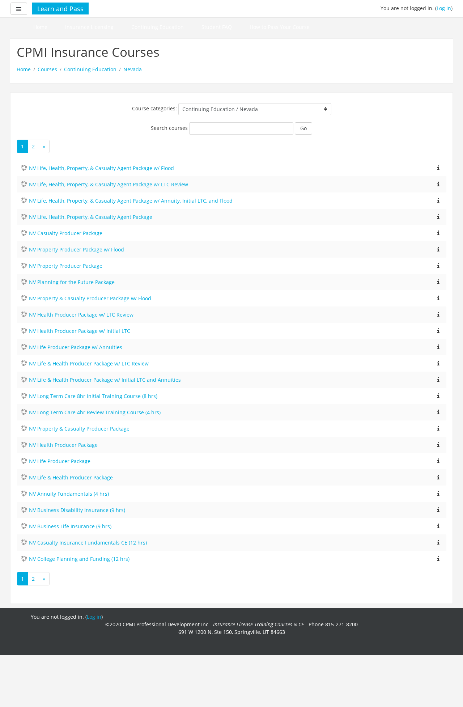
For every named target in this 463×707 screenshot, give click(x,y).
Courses (47, 69)
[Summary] (438, 167)
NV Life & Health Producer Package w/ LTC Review (89, 363)
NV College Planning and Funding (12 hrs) (79, 558)
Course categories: (154, 108)
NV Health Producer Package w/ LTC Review (81, 314)
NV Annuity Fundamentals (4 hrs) (69, 493)
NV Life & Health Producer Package (71, 477)
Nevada (132, 69)
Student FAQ (216, 27)
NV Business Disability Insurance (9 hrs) (77, 510)
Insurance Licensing (89, 27)
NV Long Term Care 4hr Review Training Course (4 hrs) (95, 412)
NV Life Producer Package (59, 461)
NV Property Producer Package (65, 265)
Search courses (169, 127)
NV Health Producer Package (63, 444)
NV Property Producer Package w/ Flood (76, 249)
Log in (444, 8)
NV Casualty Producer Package (65, 233)
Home (40, 27)
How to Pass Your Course (280, 27)
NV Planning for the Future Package (72, 282)
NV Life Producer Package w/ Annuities (75, 347)
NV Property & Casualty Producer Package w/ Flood (90, 298)
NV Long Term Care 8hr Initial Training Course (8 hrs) (93, 396)
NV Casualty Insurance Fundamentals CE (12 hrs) (88, 542)
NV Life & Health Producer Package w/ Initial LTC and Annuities (105, 379)
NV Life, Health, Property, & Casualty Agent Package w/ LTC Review (108, 184)
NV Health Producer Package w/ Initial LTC (79, 330)
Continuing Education (157, 27)
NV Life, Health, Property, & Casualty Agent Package (90, 216)
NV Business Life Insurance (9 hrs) (70, 526)
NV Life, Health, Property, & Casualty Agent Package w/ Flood (101, 168)
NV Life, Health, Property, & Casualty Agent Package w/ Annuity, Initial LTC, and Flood (131, 200)
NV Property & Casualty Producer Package (79, 428)
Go (303, 128)
